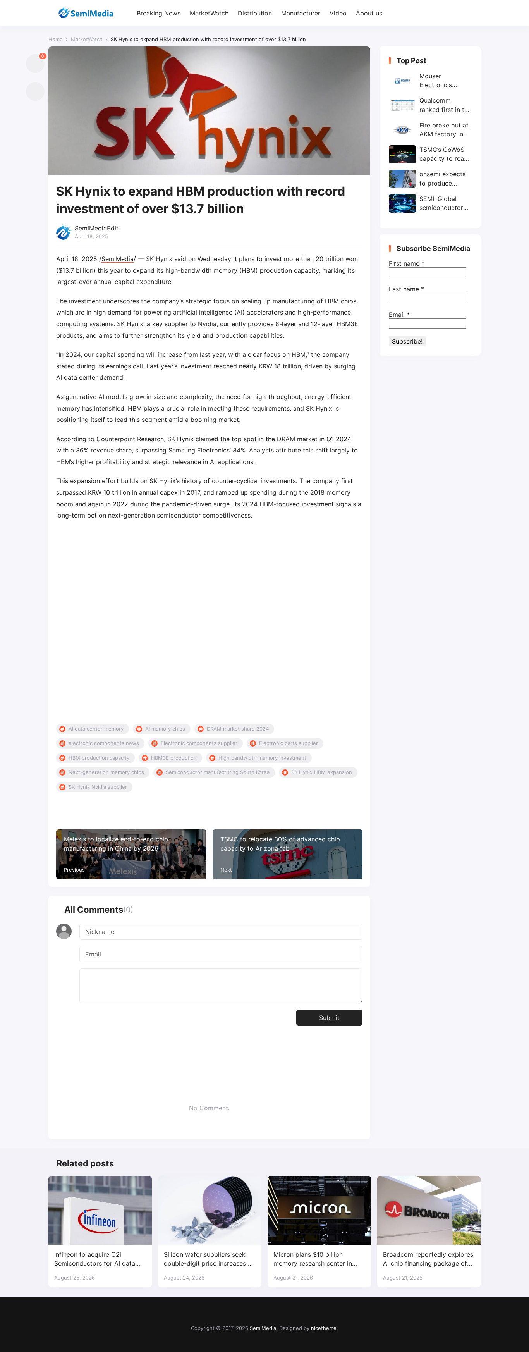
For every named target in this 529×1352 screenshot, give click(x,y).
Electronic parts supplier (288, 743)
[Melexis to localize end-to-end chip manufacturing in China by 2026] (131, 854)
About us (369, 13)
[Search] (474, 13)
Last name (406, 289)
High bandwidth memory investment (262, 758)
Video (338, 13)
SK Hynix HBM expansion (321, 772)
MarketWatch (209, 13)
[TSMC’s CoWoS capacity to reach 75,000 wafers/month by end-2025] (430, 154)
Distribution (255, 13)
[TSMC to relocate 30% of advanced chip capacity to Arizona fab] (288, 854)
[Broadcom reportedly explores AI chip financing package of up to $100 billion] (429, 1210)
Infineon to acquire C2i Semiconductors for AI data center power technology (94, 1259)
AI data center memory (96, 729)
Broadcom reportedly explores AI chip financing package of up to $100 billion (428, 1259)
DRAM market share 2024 (238, 729)
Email (399, 314)
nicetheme (324, 1328)
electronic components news (104, 743)
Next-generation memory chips (106, 772)
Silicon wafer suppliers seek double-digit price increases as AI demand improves (209, 1259)
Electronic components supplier (199, 743)
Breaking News (158, 13)
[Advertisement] (209, 622)
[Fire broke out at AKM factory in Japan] (430, 129)
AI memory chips (165, 729)
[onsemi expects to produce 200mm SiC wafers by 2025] (430, 179)
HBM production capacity (99, 758)
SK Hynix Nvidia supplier (98, 787)
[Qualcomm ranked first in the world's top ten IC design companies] (430, 105)
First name (406, 263)
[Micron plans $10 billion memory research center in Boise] (319, 1210)
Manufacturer (300, 13)
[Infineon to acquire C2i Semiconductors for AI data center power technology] (100, 1210)
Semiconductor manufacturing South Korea (218, 772)
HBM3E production (174, 758)
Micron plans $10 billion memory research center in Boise (312, 1259)
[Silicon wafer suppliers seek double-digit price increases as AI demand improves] (209, 1210)
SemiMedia (117, 259)
